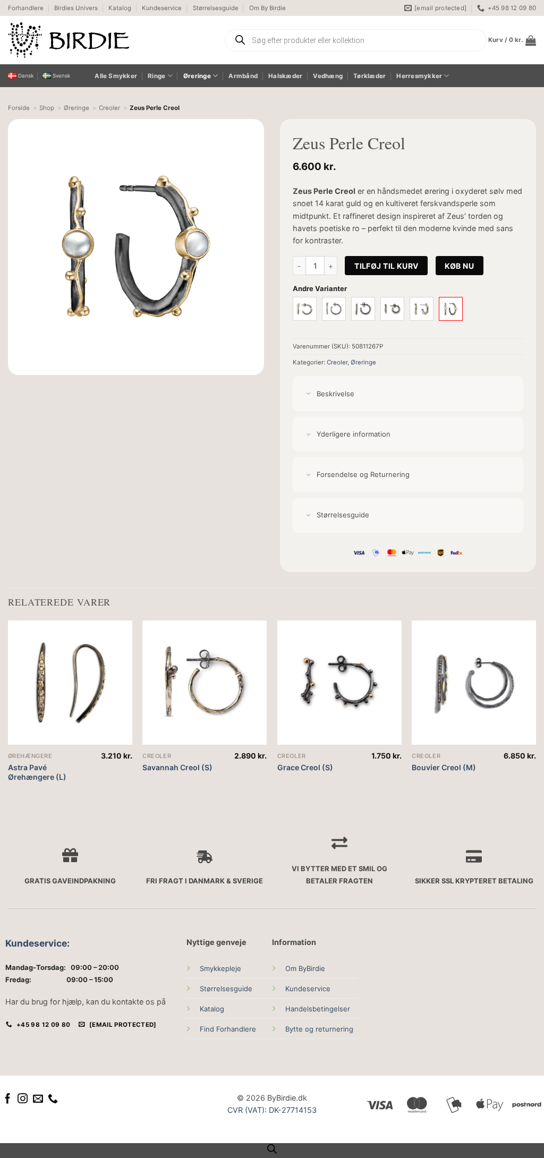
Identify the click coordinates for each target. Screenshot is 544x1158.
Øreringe (197, 76)
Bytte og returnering (319, 1029)
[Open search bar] (272, 1149)
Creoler (337, 362)
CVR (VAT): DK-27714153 (272, 1109)
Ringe (156, 76)
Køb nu (459, 265)
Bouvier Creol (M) (444, 767)
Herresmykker (419, 76)
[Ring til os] (53, 1099)
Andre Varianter (320, 288)
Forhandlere (26, 8)
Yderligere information (353, 434)
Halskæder (285, 76)
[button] (512, 40)
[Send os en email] (38, 1099)
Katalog (119, 8)
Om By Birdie (267, 8)
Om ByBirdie (305, 968)
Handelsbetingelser (317, 1008)
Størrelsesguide (216, 8)
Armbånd (243, 76)
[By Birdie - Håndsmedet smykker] (107, 40)
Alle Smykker (116, 76)
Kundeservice (162, 8)
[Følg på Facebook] (8, 1099)
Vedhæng (328, 76)
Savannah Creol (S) (177, 767)
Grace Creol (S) (305, 767)
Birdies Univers (76, 8)
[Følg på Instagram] (23, 1099)
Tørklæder (369, 76)
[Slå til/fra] (308, 394)
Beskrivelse (335, 393)
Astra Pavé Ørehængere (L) (37, 772)
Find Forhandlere (228, 1029)
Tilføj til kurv (386, 265)
